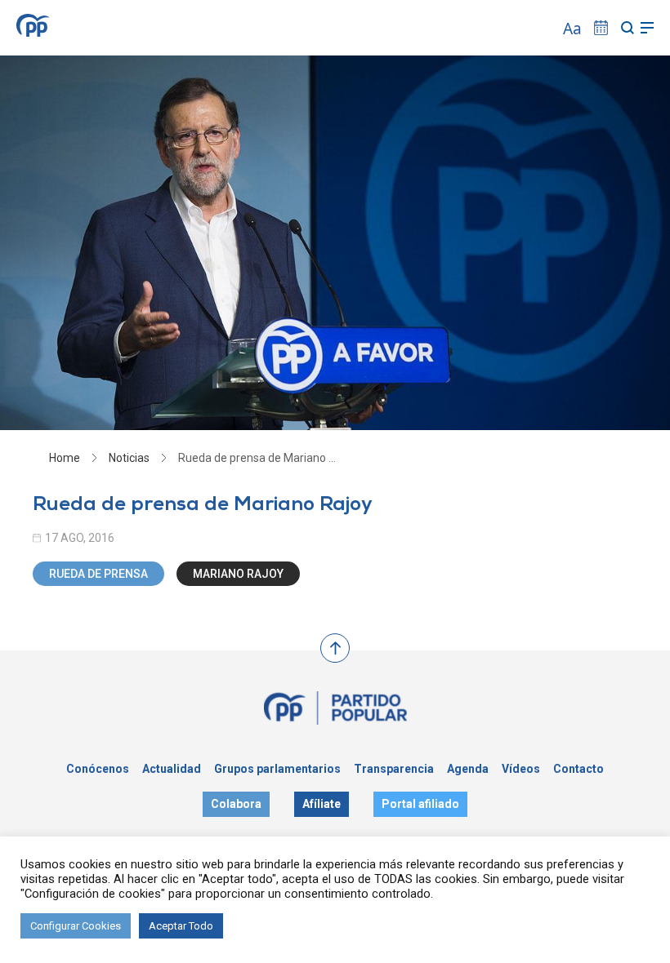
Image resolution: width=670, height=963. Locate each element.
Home (64, 457)
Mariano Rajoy (238, 573)
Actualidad (171, 768)
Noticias (129, 457)
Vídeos (521, 768)
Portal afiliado (420, 803)
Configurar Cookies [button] (75, 926)
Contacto (578, 768)
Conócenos (97, 768)
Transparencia (394, 768)
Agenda (468, 768)
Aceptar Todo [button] (181, 926)
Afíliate (321, 803)
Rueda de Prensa (98, 573)
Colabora (236, 803)
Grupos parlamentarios (277, 768)
